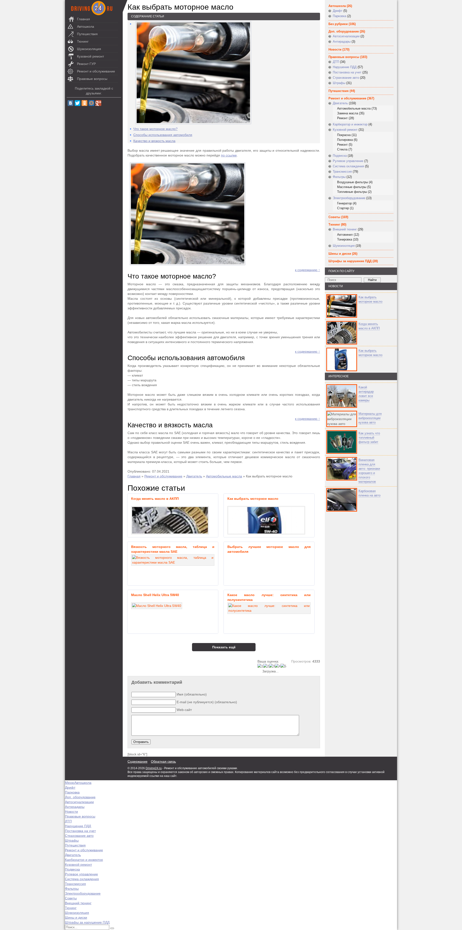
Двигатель (194, 476)
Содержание (138, 761)
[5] (283, 666)
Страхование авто (346, 77)
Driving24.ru (154, 768)
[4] (278, 666)
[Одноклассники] (84, 103)
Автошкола (85, 26)
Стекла (342, 149)
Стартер (343, 208)
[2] (266, 666)
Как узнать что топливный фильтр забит (369, 437)
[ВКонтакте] (70, 103)
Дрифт (337, 11)
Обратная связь (163, 761)
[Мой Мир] (91, 103)
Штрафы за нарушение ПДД (350, 261)
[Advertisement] (354, 561)
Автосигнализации (346, 36)
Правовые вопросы (92, 79)
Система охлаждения (348, 166)
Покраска (344, 135)
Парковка (339, 16)
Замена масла (347, 113)
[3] (272, 666)
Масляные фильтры (351, 187)
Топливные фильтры (352, 192)
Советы (334, 217)
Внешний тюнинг (345, 229)
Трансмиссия (342, 171)
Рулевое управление (348, 161)
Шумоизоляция (89, 49)
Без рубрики (338, 24)
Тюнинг (83, 41)
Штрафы (339, 83)
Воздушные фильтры (352, 182)
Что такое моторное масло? (155, 129)
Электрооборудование (349, 198)
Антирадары (342, 41)
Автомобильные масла (224, 476)
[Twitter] (77, 103)
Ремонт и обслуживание (96, 71)
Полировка (345, 140)
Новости (334, 49)
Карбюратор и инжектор (350, 124)
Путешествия (87, 34)
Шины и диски (339, 253)
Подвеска (340, 155)
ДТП (336, 62)
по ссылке (229, 155)
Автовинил (345, 234)
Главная (83, 19)
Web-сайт (184, 710)
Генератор (344, 203)
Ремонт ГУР (86, 64)
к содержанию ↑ (307, 270)
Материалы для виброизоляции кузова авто (370, 418)
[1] (260, 666)
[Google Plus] (98, 103)
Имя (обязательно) (192, 694)
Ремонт (342, 118)
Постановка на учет (347, 72)
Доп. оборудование (343, 31)
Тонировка (344, 239)
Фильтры (339, 177)
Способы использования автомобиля (162, 135)
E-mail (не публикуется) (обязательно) (207, 702)
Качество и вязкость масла (154, 141)
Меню (69, 783)
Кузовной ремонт (90, 56)
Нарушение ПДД (345, 67)
